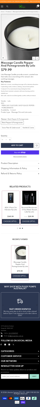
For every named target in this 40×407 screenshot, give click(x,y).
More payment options (20, 156)
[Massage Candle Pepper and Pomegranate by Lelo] (20, 252)
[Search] (7, 6)
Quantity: (4, 136)
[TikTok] (9, 344)
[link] (36, 145)
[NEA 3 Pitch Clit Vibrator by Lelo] (10, 198)
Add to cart (17, 145)
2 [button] (20, 228)
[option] (20, 37)
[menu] (2, 6)
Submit (34, 376)
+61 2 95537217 (13, 333)
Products (8, 11)
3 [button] (22, 228)
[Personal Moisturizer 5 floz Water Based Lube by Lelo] (29, 198)
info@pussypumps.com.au (15, 336)
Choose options (11, 221)
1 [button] (17, 228)
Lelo (9, 101)
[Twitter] (13, 344)
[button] (33, 58)
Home (2, 11)
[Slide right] (37, 305)
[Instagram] (5, 344)
